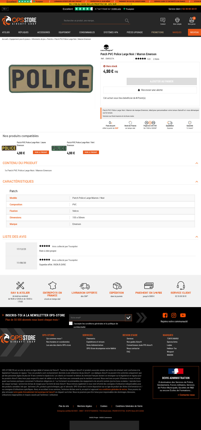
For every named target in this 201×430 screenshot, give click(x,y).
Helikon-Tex (172, 348)
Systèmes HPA (111, 32)
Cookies (103, 406)
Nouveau (194, 32)
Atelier (6, 32)
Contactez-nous (187, 395)
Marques (177, 32)
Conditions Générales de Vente (129, 406)
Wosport (170, 351)
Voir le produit (41, 152)
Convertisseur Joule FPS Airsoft (140, 345)
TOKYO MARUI (172, 338)
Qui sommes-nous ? (54, 338)
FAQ (128, 351)
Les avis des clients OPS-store (58, 345)
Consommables (87, 32)
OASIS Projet (93, 418)
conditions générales (94, 323)
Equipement (65, 32)
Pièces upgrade (135, 32)
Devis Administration (95, 345)
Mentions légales (84, 406)
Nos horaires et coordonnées (58, 342)
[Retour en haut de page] (197, 255)
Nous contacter (133, 348)
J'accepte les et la (96, 325)
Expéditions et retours (95, 342)
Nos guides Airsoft (134, 342)
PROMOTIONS (157, 32)
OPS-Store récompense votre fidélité (101, 348)
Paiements (91, 338)
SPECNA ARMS (124, 4)
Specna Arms (172, 342)
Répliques (23, 32)
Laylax (169, 345)
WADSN (170, 355)
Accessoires (43, 32)
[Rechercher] (127, 20)
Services (130, 338)
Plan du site (64, 406)
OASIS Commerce (105, 418)
